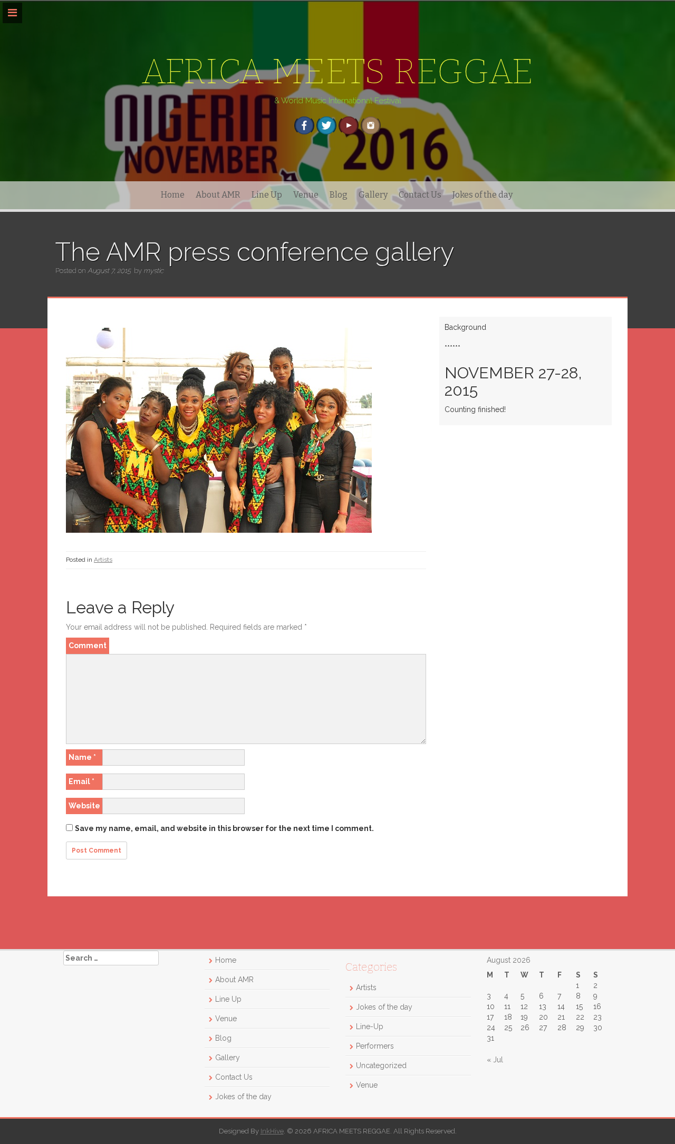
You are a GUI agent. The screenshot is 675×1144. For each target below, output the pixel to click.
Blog (339, 195)
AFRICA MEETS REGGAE (337, 71)
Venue (306, 195)
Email (81, 781)
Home (173, 195)
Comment (88, 645)
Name (82, 757)
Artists (103, 559)
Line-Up (369, 1026)
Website (84, 805)
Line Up (267, 195)
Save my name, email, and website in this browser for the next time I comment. (224, 828)
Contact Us (420, 195)
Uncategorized (381, 1065)
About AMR (218, 195)
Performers (375, 1046)
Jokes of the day (482, 195)
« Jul (495, 1059)
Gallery (373, 195)
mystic (153, 271)
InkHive (272, 1131)
